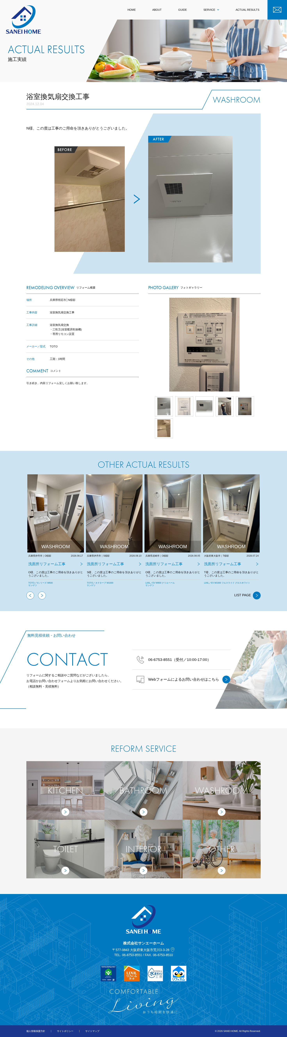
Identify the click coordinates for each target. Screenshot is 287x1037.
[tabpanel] (56, 533)
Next (261, 344)
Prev (148, 344)
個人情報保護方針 (35, 1031)
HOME (131, 9)
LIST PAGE (242, 595)
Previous (30, 595)
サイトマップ (92, 1031)
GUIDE (182, 9)
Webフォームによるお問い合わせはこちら (183, 679)
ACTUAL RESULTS (247, 9)
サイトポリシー (65, 1031)
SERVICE (209, 9)
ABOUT (157, 9)
